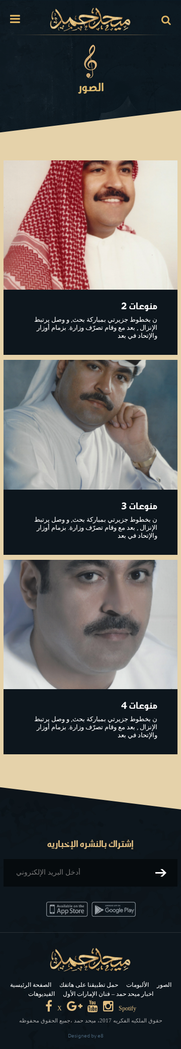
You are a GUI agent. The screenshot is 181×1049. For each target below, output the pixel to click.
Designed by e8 (86, 1035)
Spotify (127, 1008)
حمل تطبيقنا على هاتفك (88, 984)
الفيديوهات (41, 993)
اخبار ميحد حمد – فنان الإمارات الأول (108, 993)
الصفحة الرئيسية (30, 984)
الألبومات (137, 984)
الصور (164, 984)
